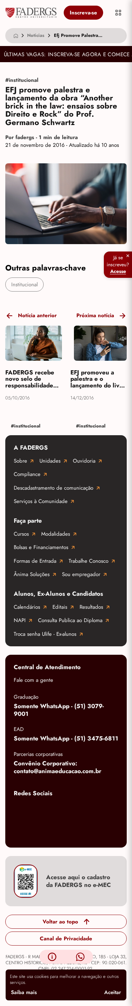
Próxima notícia (95, 315)
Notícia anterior (37, 315)
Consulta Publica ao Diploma (70, 620)
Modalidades (55, 534)
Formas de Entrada (35, 561)
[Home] (16, 35)
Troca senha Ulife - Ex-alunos (45, 634)
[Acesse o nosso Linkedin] (77, 810)
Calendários (27, 607)
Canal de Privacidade (66, 938)
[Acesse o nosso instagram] (49, 810)
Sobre (20, 461)
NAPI (20, 620)
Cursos (21, 534)
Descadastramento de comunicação (53, 488)
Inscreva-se (83, 13)
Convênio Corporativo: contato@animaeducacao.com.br (57, 767)
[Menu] (118, 13)
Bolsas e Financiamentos (41, 547)
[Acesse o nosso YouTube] (21, 832)
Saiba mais (24, 992)
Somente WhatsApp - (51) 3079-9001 (59, 710)
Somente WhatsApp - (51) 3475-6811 (66, 738)
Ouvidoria (84, 461)
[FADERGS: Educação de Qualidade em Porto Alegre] (31, 12)
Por (41, 137)
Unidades (50, 461)
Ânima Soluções (32, 574)
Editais (59, 607)
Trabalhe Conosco (88, 561)
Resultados (91, 607)
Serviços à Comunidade (41, 501)
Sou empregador (81, 574)
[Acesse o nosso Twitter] (105, 810)
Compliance (27, 474)
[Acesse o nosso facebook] (21, 810)
